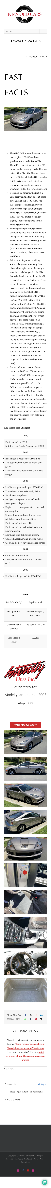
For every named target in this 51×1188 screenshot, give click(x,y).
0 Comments (9, 1068)
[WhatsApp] (25, 1019)
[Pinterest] (35, 1019)
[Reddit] (36, 1015)
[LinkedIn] (41, 1015)
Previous (33, 56)
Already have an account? (25, 1047)
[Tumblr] (30, 1019)
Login (43, 1084)
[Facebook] (25, 1015)
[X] (30, 1015)
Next (42, 56)
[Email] (41, 1019)
